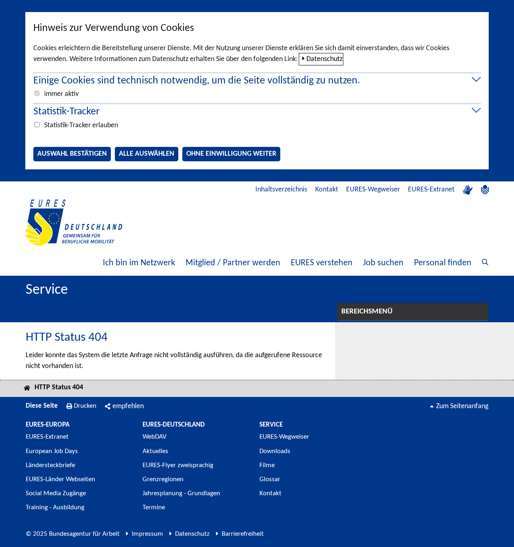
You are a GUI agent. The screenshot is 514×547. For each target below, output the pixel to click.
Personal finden (442, 263)
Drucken (85, 406)
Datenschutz (324, 59)
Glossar (269, 479)
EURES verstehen (322, 263)
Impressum (147, 534)
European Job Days (52, 451)
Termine (154, 507)
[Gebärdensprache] (468, 189)
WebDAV (155, 436)
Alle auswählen (146, 154)
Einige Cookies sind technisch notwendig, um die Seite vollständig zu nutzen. (196, 80)
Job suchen (383, 263)
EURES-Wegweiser (373, 189)
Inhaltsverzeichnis (281, 189)
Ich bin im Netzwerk (139, 263)
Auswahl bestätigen (72, 154)
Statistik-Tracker (66, 111)
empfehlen (128, 406)
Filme (267, 465)
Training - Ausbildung (55, 507)
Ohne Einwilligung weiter (231, 154)
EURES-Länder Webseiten (60, 479)
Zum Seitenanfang (462, 406)
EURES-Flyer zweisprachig (178, 465)
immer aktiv (61, 94)
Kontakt (326, 189)
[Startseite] (27, 389)
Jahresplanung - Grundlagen (181, 493)
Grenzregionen (163, 479)
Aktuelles (155, 451)
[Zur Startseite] (74, 222)
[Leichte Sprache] (485, 189)
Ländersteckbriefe (50, 465)
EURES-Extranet (431, 189)
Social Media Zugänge (56, 493)
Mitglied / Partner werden (233, 263)
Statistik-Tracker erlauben (81, 125)
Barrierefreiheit (243, 534)
